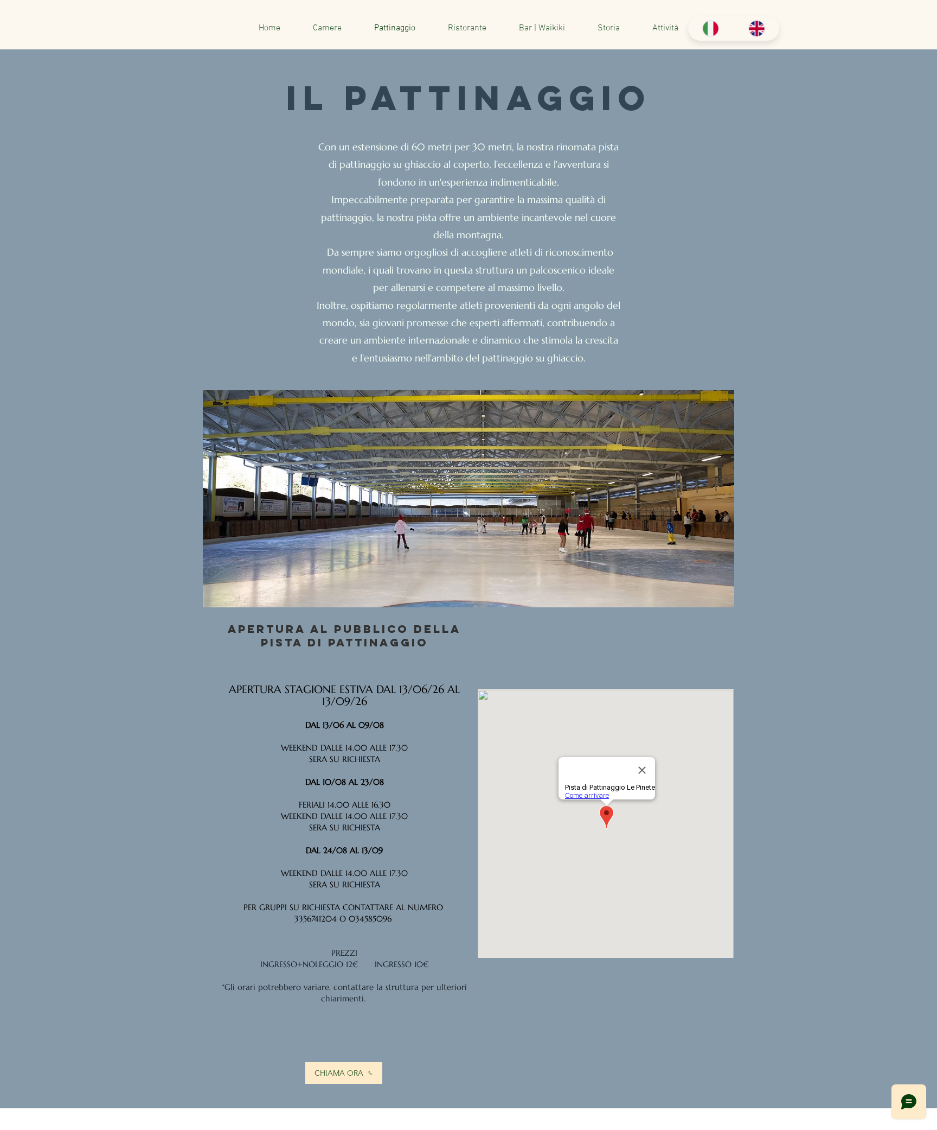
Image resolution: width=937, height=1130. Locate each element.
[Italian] (711, 28)
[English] (757, 28)
